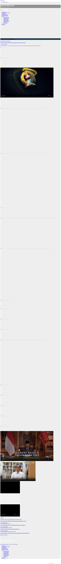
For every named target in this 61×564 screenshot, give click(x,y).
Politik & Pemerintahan (5, 15)
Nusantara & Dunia (6, 551)
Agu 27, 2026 (2, 522)
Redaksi (3, 557)
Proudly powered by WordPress (4, 544)
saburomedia (5, 44)
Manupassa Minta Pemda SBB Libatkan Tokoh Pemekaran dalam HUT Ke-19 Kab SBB (12, 42)
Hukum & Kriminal (6, 18)
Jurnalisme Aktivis (6, 19)
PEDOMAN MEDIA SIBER (6, 12)
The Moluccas (4, 24)
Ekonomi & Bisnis (4, 14)
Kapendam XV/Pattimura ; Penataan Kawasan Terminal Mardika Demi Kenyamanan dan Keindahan (14, 533)
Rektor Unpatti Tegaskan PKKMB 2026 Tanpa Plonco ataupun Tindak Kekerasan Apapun (13, 521)
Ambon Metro (4, 13)
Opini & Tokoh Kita (6, 17)
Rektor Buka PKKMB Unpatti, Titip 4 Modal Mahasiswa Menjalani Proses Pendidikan (12, 525)
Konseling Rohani (6, 21)
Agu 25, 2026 (2, 530)
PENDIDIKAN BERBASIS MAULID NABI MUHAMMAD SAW (9, 529)
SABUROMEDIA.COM (7, 5)
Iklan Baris (5, 22)
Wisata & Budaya (6, 20)
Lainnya (3, 16)
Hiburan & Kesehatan (6, 554)
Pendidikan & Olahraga (13, 519)
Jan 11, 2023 (2, 44)
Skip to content (2, 0)
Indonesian (52, 563)
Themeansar (16, 544)
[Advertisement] (30, 31)
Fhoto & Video (6, 23)
